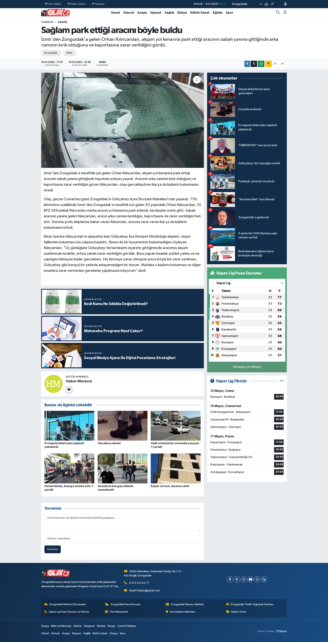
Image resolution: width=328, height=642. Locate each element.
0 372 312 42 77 (139, 582)
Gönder (52, 549)
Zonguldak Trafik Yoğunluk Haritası (252, 604)
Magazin (89, 626)
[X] (237, 579)
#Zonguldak (50, 53)
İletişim (101, 626)
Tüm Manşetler (119, 611)
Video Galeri (77, 3)
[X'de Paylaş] (254, 64)
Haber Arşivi (238, 611)
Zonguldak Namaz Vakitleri (187, 604)
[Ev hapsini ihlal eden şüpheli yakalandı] (69, 425)
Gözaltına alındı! (109, 443)
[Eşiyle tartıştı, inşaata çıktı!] (176, 468)
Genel (115, 12)
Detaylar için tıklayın (247, 367)
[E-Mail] (69, 390)
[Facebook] (230, 579)
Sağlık (169, 12)
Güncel (128, 12)
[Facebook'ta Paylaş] (247, 64)
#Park (69, 53)
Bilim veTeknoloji (61, 626)
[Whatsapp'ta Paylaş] (261, 64)
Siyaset (155, 12)
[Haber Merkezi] (53, 383)
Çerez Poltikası (126, 626)
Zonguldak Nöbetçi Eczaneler (67, 604)
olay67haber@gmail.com (144, 590)
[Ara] (278, 12)
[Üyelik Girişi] (284, 4)
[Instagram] (243, 579)
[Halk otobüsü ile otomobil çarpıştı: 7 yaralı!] (176, 425)
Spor (229, 12)
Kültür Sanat (200, 12)
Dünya (182, 12)
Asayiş (142, 12)
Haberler (47, 22)
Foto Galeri (54, 3)
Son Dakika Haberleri (182, 611)
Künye (111, 626)
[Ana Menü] (285, 12)
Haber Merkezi (79, 381)
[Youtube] (250, 579)
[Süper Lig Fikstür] (282, 381)
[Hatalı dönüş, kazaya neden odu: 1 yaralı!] (69, 468)
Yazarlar (100, 3)
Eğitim (218, 12)
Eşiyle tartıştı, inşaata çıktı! (170, 486)
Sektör (77, 626)
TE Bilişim (281, 631)
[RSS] (264, 579)
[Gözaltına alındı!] (122, 425)
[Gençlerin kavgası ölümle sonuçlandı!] (122, 468)
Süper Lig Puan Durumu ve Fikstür (69, 611)
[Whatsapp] (257, 579)
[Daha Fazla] (268, 64)
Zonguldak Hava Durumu (125, 604)
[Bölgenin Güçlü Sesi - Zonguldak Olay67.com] (55, 12)
